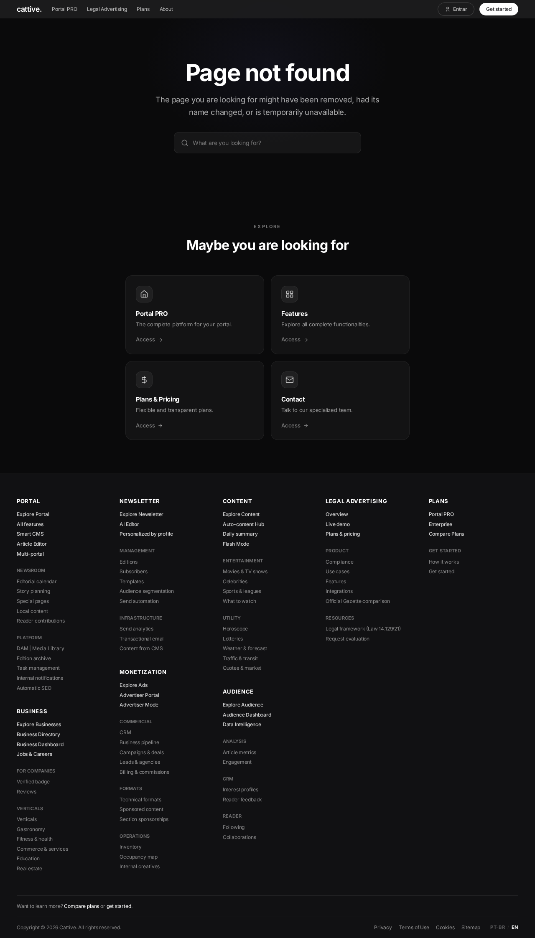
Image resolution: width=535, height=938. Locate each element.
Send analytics (136, 628)
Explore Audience (243, 705)
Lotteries (233, 639)
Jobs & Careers (34, 754)
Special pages (33, 601)
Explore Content (241, 514)
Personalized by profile (146, 534)
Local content (32, 611)
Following (234, 827)
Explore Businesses (39, 724)
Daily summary (240, 534)
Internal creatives (140, 866)
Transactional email (142, 639)
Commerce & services (42, 849)
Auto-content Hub (243, 524)
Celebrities (235, 581)
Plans (143, 9)
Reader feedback (242, 799)
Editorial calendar (37, 581)
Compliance (339, 562)
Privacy (383, 927)
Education (28, 858)
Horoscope (235, 628)
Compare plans (81, 906)
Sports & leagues (242, 591)
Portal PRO (64, 9)
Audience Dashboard (247, 715)
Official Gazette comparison (358, 601)
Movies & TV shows (245, 571)
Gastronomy (31, 829)
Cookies (445, 927)
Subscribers (133, 571)
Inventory (130, 847)
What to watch (239, 601)
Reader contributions (40, 621)
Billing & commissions (144, 772)
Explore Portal (33, 514)
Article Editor (32, 544)
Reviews (26, 791)
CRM (125, 732)
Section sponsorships (144, 819)
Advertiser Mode (139, 705)
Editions (129, 562)
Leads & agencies (140, 762)
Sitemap (471, 927)
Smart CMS (30, 534)
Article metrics (239, 752)
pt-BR (497, 927)
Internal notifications (40, 678)
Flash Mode (236, 544)
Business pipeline (139, 742)
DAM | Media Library (40, 648)
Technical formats (140, 799)
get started (119, 906)
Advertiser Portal (139, 695)
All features (30, 524)
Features (336, 581)
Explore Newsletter (141, 514)
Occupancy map (139, 857)
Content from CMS (141, 648)
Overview (337, 514)
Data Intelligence (242, 724)
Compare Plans (446, 534)
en (515, 927)
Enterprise (440, 524)
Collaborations (239, 837)
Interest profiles (240, 789)
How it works (444, 562)
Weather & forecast (245, 648)
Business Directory (38, 734)
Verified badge (33, 781)
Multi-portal (30, 554)
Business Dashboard (40, 744)
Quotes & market (242, 668)
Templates (131, 581)
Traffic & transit (240, 658)
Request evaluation (347, 639)
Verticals (26, 819)
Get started (499, 9)
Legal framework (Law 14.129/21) (363, 628)
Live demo (337, 524)
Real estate (29, 868)
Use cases (337, 571)
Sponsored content (141, 809)
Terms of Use (414, 927)
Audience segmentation (146, 591)
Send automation (139, 601)
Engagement (237, 762)
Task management (38, 668)
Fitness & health (35, 839)
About (166, 9)
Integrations (339, 591)
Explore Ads (133, 685)
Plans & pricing (342, 534)
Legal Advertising (107, 9)
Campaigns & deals (141, 752)
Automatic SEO (34, 688)
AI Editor (129, 524)
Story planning (33, 591)
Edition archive (34, 658)
